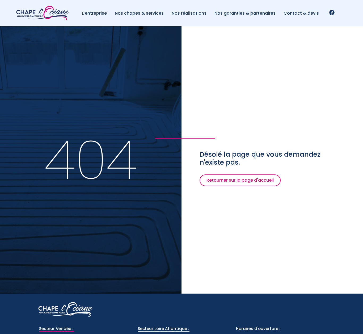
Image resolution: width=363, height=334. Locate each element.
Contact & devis (301, 13)
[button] (240, 180)
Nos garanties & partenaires (245, 13)
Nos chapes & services (139, 13)
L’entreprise (94, 13)
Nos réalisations (189, 13)
